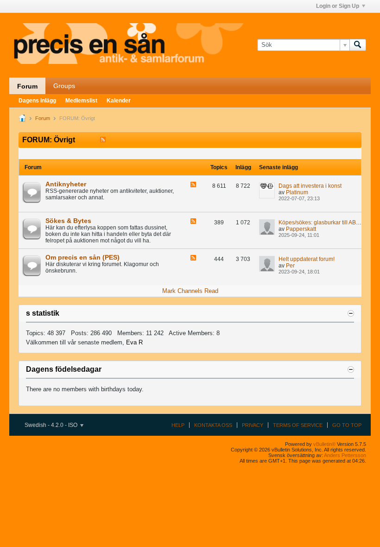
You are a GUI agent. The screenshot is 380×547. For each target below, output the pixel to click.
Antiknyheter (65, 184)
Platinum (297, 192)
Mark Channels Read (190, 290)
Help (177, 425)
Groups (64, 85)
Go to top (346, 425)
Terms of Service (298, 425)
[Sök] (357, 45)
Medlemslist (81, 100)
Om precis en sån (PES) (82, 257)
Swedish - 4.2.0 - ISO (52, 425)
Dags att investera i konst (310, 186)
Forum (27, 86)
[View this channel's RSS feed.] (103, 140)
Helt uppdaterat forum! (307, 259)
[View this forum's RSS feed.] (193, 185)
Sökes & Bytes (68, 220)
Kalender (119, 100)
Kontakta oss (213, 425)
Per (290, 265)
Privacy (252, 425)
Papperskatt (301, 229)
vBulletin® (324, 444)
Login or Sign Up (337, 6)
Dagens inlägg (37, 100)
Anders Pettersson (345, 455)
